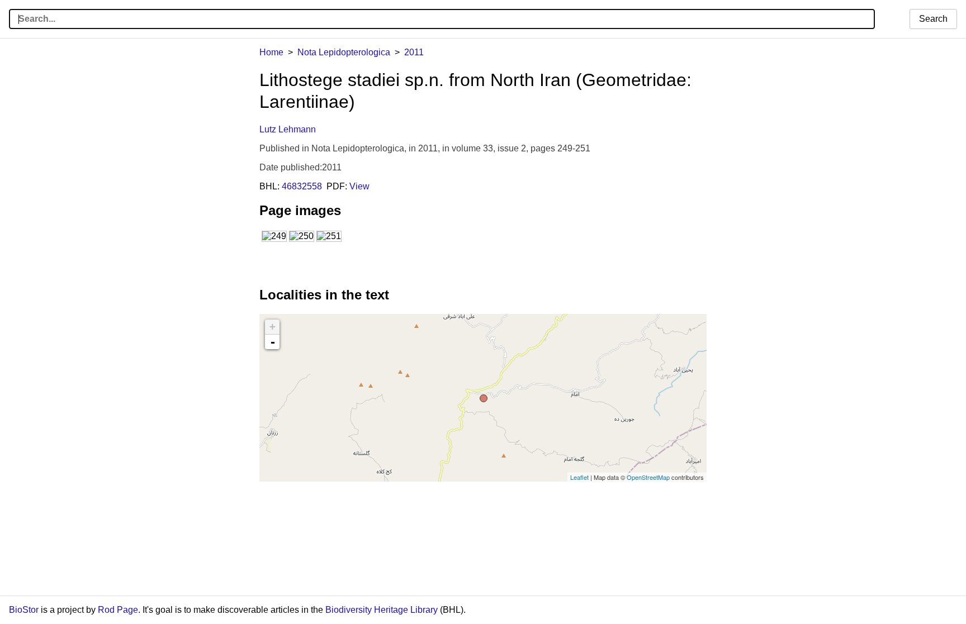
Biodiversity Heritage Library (381, 610)
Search (933, 18)
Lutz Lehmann (287, 129)
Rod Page (118, 610)
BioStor (24, 610)
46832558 (302, 186)
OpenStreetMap (648, 477)
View (359, 186)
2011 (414, 52)
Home (271, 52)
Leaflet (579, 477)
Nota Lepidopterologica (343, 52)
